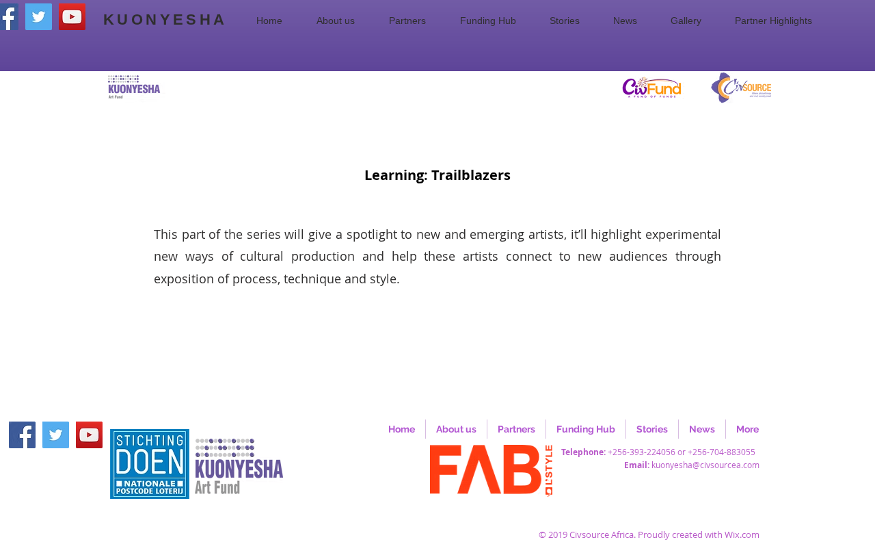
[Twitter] (38, 16)
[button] (342, 20)
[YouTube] (72, 16)
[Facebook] (22, 435)
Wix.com (742, 534)
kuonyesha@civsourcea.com (705, 464)
